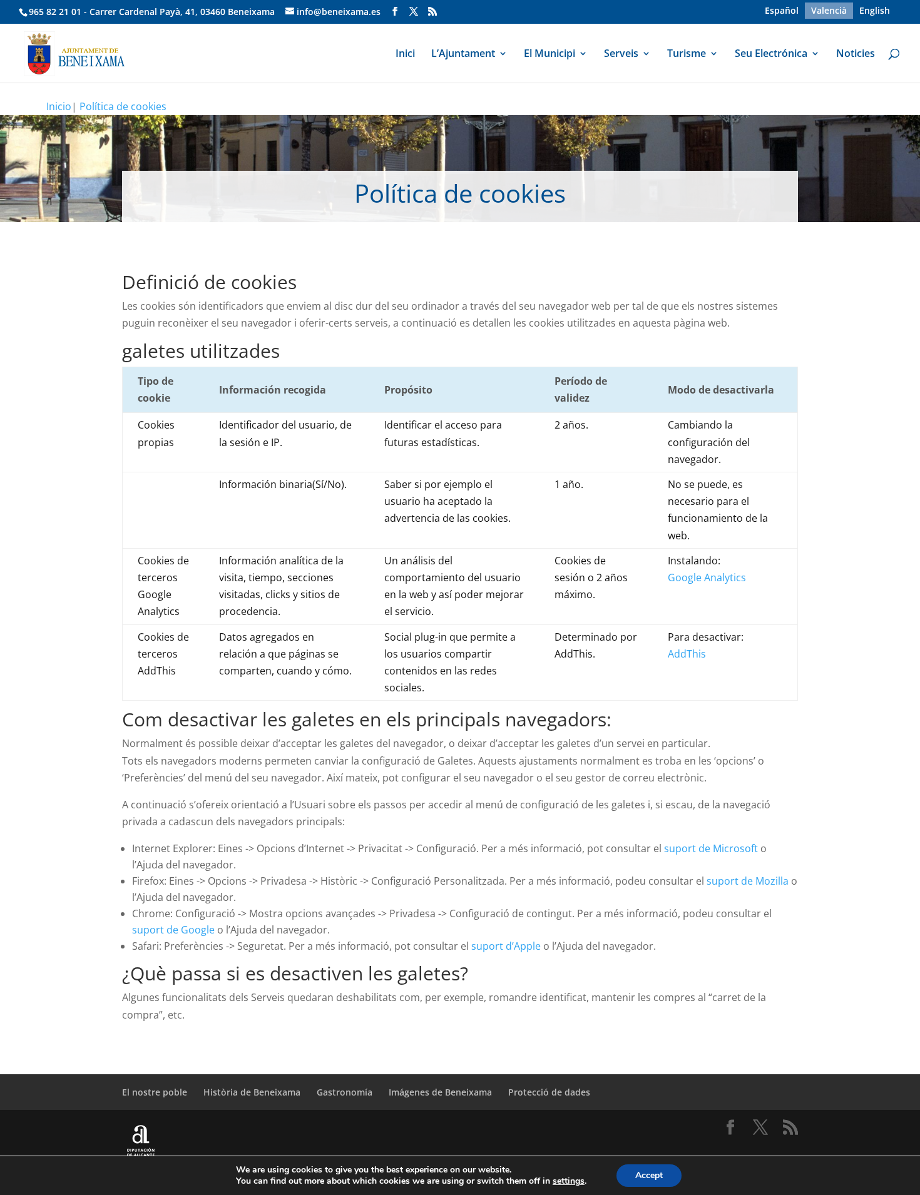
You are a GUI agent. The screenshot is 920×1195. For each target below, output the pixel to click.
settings (569, 1181)
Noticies (855, 54)
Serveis (621, 54)
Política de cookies (122, 106)
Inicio (58, 106)
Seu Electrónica (771, 54)
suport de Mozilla (748, 881)
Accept (649, 1175)
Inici (405, 54)
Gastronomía (344, 1092)
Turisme (686, 54)
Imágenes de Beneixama (440, 1092)
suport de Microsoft (711, 848)
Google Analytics (707, 577)
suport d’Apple (506, 946)
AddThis (687, 654)
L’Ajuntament (463, 54)
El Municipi (549, 54)
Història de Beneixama (251, 1092)
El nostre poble (154, 1092)
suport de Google (173, 930)
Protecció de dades (549, 1092)
